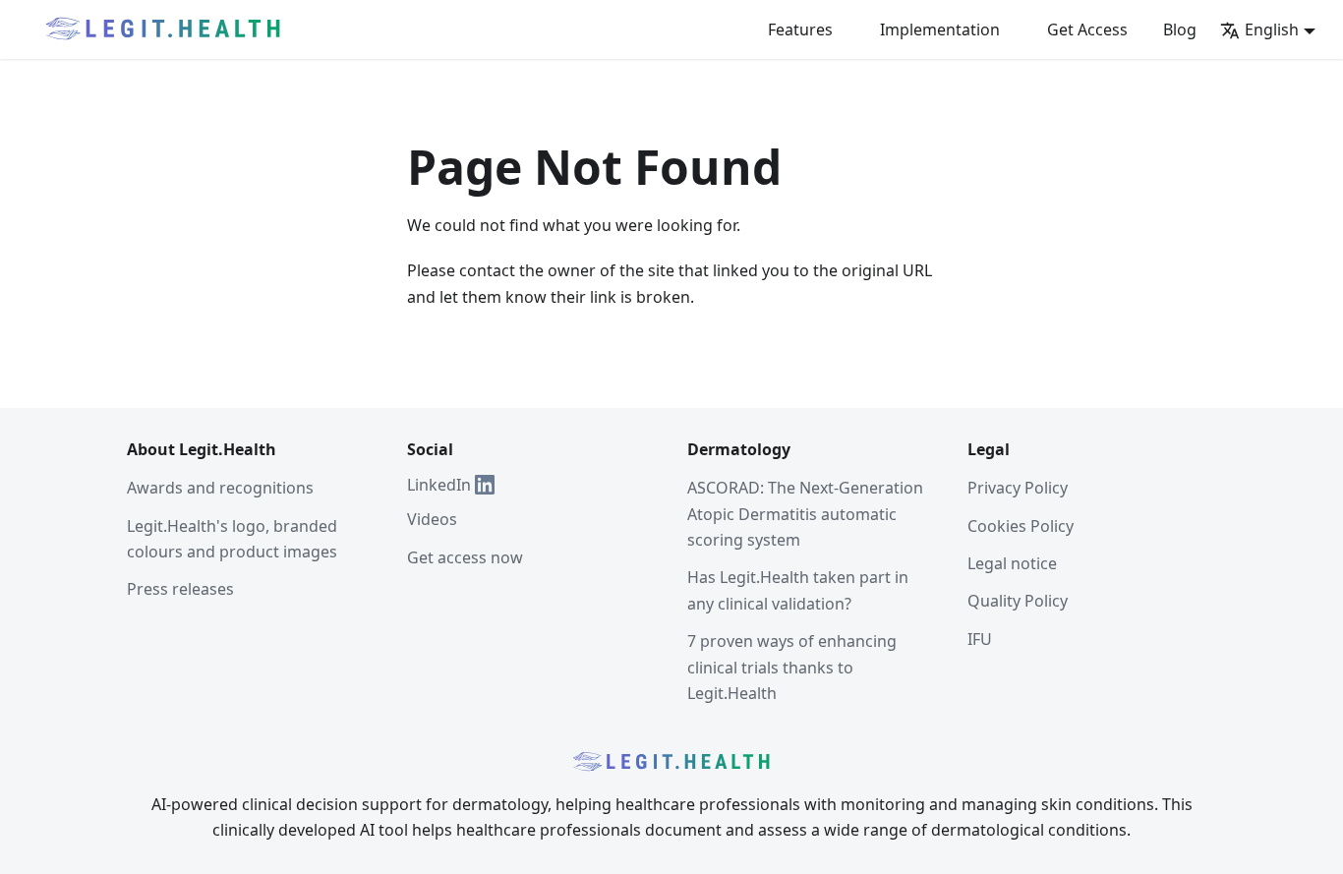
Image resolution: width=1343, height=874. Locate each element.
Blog (1180, 29)
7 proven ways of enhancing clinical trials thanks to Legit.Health (792, 667)
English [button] (1272, 29)
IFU (979, 639)
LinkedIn (439, 485)
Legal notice (1012, 563)
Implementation (940, 29)
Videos (432, 519)
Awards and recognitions (220, 487)
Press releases (180, 589)
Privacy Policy (1017, 487)
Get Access (1087, 29)
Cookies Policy (1020, 526)
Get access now (465, 557)
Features (800, 29)
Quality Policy (1017, 601)
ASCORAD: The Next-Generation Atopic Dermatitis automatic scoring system (805, 514)
